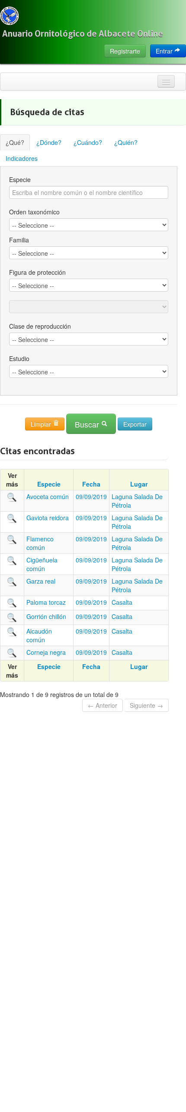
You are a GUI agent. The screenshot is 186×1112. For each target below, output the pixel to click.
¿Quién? (126, 142)
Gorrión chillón (46, 616)
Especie (20, 179)
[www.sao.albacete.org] (9, 15)
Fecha (91, 484)
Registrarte (125, 51)
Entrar (165, 51)
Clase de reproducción (40, 326)
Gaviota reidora (47, 517)
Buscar (88, 424)
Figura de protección (37, 272)
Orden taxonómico (34, 211)
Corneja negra (46, 652)
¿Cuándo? (88, 142)
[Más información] (12, 496)
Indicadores (22, 158)
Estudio (19, 358)
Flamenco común (40, 543)
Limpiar (42, 424)
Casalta (122, 602)
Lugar (139, 484)
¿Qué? (15, 142)
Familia (19, 240)
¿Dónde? (48, 142)
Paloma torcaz (46, 602)
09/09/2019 (91, 496)
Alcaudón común (39, 635)
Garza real (40, 581)
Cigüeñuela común (42, 564)
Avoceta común (47, 496)
